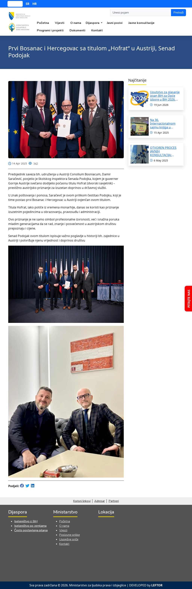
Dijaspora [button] (93, 23)
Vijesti (59, 23)
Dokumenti (77, 30)
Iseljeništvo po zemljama (30, 526)
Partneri (114, 501)
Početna (43, 23)
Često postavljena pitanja (31, 530)
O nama (75, 23)
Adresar (99, 501)
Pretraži (178, 13)
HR (34, 4)
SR (27, 4)
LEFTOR (157, 585)
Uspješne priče (68, 539)
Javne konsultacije (141, 23)
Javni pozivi (114, 23)
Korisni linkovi (82, 501)
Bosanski (15, 4)
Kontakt (97, 30)
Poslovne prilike (69, 535)
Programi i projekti (50, 30)
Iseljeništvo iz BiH (26, 521)
